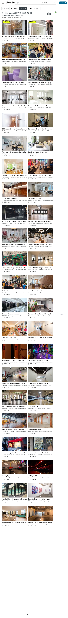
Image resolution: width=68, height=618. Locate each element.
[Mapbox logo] (56, 616)
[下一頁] (31, 614)
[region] (61, 314)
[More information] (20, 17)
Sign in (62, 3)
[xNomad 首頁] (11, 3)
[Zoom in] (57, 610)
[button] (14, 33)
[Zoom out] (57, 613)
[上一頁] (23, 614)
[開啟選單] (3, 2)
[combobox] (28, 3)
